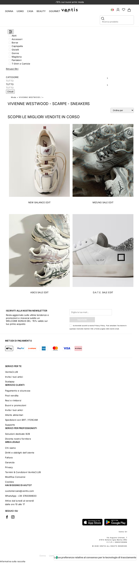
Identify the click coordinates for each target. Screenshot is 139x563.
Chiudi (10, 91)
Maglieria (17, 56)
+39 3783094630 (27, 495)
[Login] (118, 9)
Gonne (15, 53)
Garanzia (10, 462)
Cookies (9, 481)
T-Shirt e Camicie (21, 63)
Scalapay (10, 381)
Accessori (17, 39)
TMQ (66, 11)
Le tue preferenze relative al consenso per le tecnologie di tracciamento (95, 557)
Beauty (41, 11)
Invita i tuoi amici (14, 376)
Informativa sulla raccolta (12, 561)
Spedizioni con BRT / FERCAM (21, 419)
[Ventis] (69, 9)
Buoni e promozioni (15, 405)
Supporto (10, 424)
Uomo (20, 11)
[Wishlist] (123, 9)
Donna (9, 11)
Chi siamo (10, 448)
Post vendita (11, 395)
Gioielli (15, 49)
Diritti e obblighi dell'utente (19, 452)
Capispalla (17, 46)
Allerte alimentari (14, 415)
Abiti (14, 35)
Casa (30, 11)
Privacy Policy (99, 325)
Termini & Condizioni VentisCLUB (23, 472)
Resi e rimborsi (13, 400)
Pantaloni (17, 60)
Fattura (9, 457)
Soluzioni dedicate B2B (17, 434)
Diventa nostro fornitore (18, 438)
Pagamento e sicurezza (17, 390)
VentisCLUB (11, 372)
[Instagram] (13, 517)
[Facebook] (7, 517)
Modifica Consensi (15, 477)
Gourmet (54, 11)
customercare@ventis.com (19, 491)
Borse (15, 42)
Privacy (9, 467)
